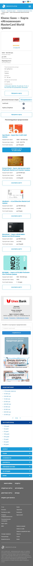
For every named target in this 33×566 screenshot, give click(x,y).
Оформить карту (16, 93)
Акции (18, 539)
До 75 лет (24, 86)
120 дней (6, 426)
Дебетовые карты (6, 493)
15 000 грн (7, 399)
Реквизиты (12, 318)
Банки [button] (4, 475)
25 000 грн (7, 407)
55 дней (6, 439)
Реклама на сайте (5, 512)
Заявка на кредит (21, 526)
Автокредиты (19, 488)
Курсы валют (20, 515)
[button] (12, 418)
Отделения (19, 509)
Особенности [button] (7, 458)
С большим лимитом (10, 86)
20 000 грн (7, 401)
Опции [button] (5, 453)
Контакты (3, 509)
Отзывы (6, 318)
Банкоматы (19, 512)
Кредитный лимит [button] (8, 387)
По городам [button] (6, 471)
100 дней (6, 434)
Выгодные (25, 87)
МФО (2, 526)
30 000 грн (7, 409)
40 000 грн (7, 414)
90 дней (6, 444)
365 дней (6, 436)
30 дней (6, 431)
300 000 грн (7, 412)
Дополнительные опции (10, 100)
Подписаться (16, 332)
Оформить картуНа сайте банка (16, 149)
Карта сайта (4, 523)
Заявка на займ (20, 528)
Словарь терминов (6, 534)
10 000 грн (7, 394)
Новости (19, 534)
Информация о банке (22, 318)
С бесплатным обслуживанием (16, 86)
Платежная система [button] (9, 466)
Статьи (18, 536)
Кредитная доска (5, 539)
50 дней (19, 86)
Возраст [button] (5, 449)
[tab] (16, 387)
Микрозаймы (8, 483)
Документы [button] (6, 462)
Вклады (17, 493)
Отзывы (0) (16, 47)
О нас (2, 507)
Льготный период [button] (8, 422)
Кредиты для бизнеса (8, 498)
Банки (18, 507)
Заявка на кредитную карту (23, 531)
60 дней (6, 442)
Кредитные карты (6, 488)
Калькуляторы (4, 536)
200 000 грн (7, 404)
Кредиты (17, 483)
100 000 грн (7, 396)
